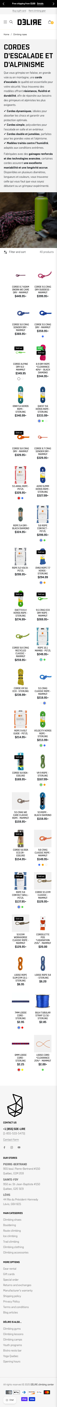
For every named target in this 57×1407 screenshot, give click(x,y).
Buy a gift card (19, 11)
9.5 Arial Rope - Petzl (20, 487)
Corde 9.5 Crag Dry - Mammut (43, 326)
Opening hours (11, 1361)
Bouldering (9, 1225)
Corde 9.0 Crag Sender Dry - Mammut (20, 327)
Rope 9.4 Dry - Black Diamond (20, 527)
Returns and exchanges (17, 1285)
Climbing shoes (12, 1219)
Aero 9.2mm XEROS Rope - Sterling (43, 489)
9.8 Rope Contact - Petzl (42, 528)
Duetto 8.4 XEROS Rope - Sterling (20, 613)
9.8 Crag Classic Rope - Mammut (43, 853)
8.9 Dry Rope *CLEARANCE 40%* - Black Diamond (43, 368)
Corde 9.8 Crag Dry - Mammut (20, 450)
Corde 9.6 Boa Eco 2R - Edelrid (20, 853)
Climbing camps (12, 1339)
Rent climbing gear (37, 11)
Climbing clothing (13, 1247)
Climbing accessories (15, 1252)
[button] (3, 3)
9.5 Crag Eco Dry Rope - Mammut (43, 613)
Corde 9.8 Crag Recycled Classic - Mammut (20, 652)
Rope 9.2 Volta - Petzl (20, 569)
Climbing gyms (12, 1328)
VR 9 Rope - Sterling (43, 774)
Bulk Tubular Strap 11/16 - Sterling (43, 1016)
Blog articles (10, 1312)
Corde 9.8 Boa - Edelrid (20, 774)
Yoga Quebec (10, 1356)
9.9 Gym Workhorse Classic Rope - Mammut (21, 938)
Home (6, 34)
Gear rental (9, 1268)
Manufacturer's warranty (18, 1290)
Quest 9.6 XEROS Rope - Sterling (43, 409)
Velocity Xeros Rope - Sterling (42, 734)
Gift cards (9, 1274)
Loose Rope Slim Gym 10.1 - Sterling (20, 978)
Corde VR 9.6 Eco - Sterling (21, 689)
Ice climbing (10, 1236)
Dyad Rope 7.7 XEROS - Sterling (42, 571)
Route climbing (12, 1230)
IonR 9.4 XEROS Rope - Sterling (21, 409)
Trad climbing (11, 1241)
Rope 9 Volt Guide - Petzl (20, 732)
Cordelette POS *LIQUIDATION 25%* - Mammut (42, 938)
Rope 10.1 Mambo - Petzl (43, 649)
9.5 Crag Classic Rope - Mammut (43, 691)
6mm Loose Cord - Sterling (21, 1058)
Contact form (11, 1139)
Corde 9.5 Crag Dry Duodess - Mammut (43, 290)
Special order (11, 1279)
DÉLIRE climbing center (42, 1384)
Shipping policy (12, 1296)
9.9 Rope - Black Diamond (42, 813)
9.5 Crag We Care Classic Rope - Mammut (20, 815)
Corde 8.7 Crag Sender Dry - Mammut (42, 451)
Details (40, 4)
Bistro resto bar (12, 1350)
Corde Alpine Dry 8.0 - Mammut (20, 367)
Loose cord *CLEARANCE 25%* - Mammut (42, 1058)
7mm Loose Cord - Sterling (21, 1016)
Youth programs (12, 1345)
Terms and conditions (16, 1307)
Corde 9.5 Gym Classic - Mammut (43, 895)
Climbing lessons (13, 1334)
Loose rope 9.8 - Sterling (43, 976)
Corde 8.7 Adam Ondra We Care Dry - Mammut (20, 290)
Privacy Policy (11, 1301)
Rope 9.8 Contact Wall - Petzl (20, 895)
